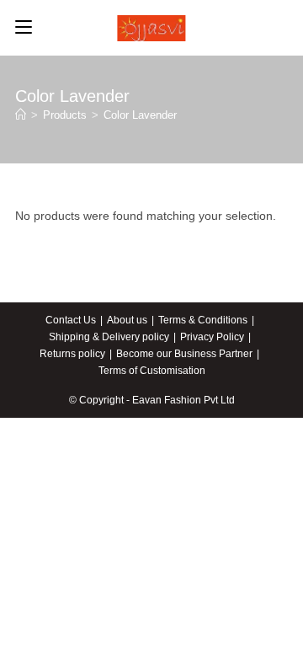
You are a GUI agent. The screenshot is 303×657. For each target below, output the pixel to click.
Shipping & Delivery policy (109, 337)
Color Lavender (140, 115)
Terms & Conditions (202, 320)
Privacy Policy (212, 337)
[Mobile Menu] (23, 28)
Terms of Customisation (151, 371)
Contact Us (70, 320)
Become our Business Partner (184, 354)
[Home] (20, 115)
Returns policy (72, 354)
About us (127, 320)
